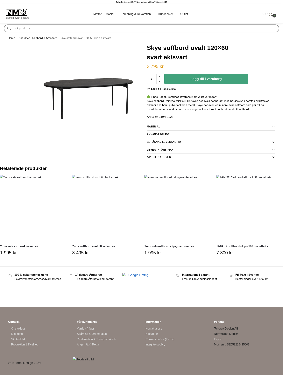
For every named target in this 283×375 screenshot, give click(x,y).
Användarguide (158, 134)
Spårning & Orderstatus (92, 333)
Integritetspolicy (155, 344)
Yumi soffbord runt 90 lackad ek (93, 246)
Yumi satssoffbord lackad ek (19, 246)
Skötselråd (18, 339)
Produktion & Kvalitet (24, 344)
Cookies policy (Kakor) (159, 339)
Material (153, 126)
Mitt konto (17, 333)
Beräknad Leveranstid (164, 141)
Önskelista (18, 328)
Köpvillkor (151, 333)
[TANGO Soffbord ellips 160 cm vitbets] (249, 208)
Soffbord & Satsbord (44, 38)
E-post (218, 339)
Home (11, 38)
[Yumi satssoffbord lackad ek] (33, 208)
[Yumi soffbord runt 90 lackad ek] (105, 208)
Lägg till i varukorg (206, 79)
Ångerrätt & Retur (88, 344)
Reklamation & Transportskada (96, 339)
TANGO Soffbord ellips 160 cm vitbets (242, 246)
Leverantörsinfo (160, 149)
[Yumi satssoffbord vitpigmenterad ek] (177, 208)
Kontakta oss (153, 328)
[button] (270, 14)
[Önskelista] (60, 181)
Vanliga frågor (85, 328)
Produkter (24, 38)
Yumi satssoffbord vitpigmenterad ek (169, 246)
